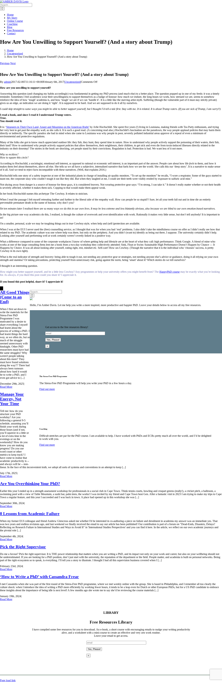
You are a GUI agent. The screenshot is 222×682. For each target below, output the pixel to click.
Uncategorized (72, 81)
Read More (6, 386)
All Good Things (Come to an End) (14, 297)
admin (7, 81)
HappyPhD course (169, 271)
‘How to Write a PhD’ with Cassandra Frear (39, 576)
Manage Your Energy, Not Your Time (12, 399)
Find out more (47, 389)
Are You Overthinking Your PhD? (30, 483)
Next (13, 63)
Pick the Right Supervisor (23, 547)
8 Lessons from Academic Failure (29, 513)
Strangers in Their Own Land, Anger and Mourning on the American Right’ (47, 126)
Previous (5, 63)
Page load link (8, 680)
